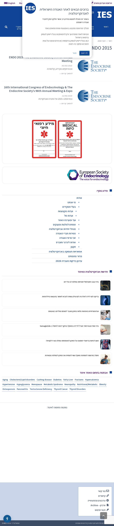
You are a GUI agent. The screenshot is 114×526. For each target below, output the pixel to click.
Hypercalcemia (92, 379)
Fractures (79, 379)
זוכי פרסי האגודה (67, 237)
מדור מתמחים (75, 256)
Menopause (37, 384)
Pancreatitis (22, 389)
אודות (79, 197)
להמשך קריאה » (66, 73)
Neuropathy (70, 384)
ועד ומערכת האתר (67, 220)
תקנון (73, 246)
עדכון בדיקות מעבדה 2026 (69, 261)
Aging (5, 379)
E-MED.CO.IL (6, 523)
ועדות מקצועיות (65, 211)
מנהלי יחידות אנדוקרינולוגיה (62, 229)
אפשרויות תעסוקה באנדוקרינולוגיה (65, 251)
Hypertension (9, 384)
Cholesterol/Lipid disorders (22, 379)
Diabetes (57, 379)
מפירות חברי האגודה (66, 233)
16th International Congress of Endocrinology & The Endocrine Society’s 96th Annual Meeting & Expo (38, 89)
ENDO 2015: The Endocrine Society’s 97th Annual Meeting (40, 59)
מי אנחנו (72, 202)
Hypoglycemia (23, 384)
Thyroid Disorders (77, 389)
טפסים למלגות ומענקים (64, 224)
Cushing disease (44, 379)
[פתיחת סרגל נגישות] (7, 519)
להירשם (84, 53)
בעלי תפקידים (69, 206)
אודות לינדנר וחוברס (66, 242)
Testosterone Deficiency (41, 389)
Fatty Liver (68, 379)
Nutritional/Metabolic (87, 384)
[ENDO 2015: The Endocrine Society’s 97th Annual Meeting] (94, 66)
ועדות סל (68, 215)
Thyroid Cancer (61, 389)
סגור (75, 53)
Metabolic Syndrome (53, 384)
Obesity (102, 384)
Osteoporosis (9, 389)
